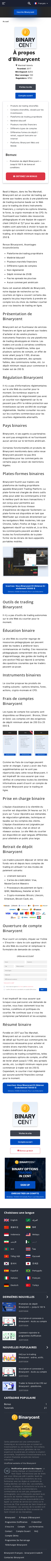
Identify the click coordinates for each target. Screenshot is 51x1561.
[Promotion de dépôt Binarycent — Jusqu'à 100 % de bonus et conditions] (9, 1306)
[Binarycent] (25, 1125)
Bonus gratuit (26, 1150)
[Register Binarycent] (25, 1174)
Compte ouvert (25, 95)
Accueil (6, 21)
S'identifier (36, 1522)
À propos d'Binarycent (29, 1517)
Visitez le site (25, 87)
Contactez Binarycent (14, 1557)
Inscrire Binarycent (25, 12)
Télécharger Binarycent (16, 1545)
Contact (8, 1531)
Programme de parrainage (17, 1540)
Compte (21, 1526)
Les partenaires (36, 1526)
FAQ (36, 1531)
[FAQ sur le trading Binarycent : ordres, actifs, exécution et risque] (9, 1357)
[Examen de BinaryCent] (25, 562)
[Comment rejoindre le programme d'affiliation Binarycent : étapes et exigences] (9, 1335)
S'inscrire (9, 1526)
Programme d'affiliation (16, 1522)
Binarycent (10, 1517)
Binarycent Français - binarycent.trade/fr (23, 1553)
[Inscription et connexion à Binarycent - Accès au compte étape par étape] (9, 1321)
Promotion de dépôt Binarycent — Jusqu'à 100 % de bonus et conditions (25, 164)
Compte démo (11, 1535)
